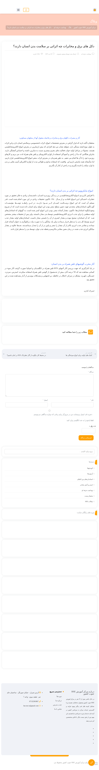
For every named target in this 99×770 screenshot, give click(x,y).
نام (92, 400)
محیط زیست (89, 496)
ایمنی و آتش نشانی (86, 485)
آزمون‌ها (90, 474)
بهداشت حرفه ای (86, 54)
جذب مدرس (57, 705)
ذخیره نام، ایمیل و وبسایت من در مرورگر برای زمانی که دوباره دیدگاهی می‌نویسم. (62, 414)
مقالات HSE (89, 501)
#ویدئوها (90, 468)
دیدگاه (91, 372)
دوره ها (59, 696)
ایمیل (45, 400)
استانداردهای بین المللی (85, 479)
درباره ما (59, 700)
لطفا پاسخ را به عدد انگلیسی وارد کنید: (80, 420)
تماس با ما (58, 709)
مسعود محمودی (61, 54)
